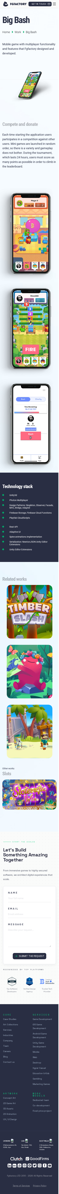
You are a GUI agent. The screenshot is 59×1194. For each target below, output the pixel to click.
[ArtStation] (19, 1165)
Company (8, 1040)
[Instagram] (40, 1165)
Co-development (41, 1105)
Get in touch (39, 4)
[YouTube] (50, 1166)
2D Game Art (9, 1103)
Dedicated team (41, 1100)
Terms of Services (21, 1186)
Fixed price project (42, 1110)
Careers (7, 1051)
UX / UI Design (10, 1119)
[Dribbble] (24, 1165)
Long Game (16, 690)
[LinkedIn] (9, 1165)
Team (6, 1045)
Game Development (42, 1019)
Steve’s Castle (18, 750)
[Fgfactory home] (15, 4)
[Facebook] (45, 1165)
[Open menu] (54, 4)
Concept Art (9, 1097)
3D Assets (8, 1108)
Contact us (8, 1062)
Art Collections (10, 1024)
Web (35, 1057)
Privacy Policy (39, 1186)
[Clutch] (29, 1165)
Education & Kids (41, 1073)
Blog (5, 1056)
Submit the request (31, 956)
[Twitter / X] (35, 1165)
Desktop (37, 1062)
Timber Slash (17, 630)
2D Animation (10, 1114)
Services (7, 1029)
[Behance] (14, 1166)
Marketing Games (41, 1084)
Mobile (36, 1051)
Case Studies (9, 1019)
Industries (8, 1035)
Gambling (37, 1078)
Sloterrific (12, 801)
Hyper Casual (39, 1068)
